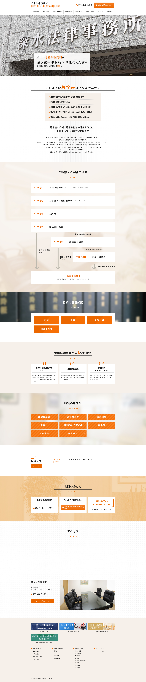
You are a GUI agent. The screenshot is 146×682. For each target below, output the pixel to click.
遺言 (73, 320)
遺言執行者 (73, 417)
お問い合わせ (100, 648)
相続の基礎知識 (57, 12)
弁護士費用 (78, 12)
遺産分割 (99, 320)
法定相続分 (44, 417)
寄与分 (101, 425)
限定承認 (73, 433)
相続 (46, 320)
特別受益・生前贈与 (73, 425)
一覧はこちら (35, 466)
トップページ (37, 648)
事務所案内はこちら (42, 601)
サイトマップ (100, 651)
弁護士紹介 (46, 12)
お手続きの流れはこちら (102, 502)
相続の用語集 (79, 648)
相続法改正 (47, 329)
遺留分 (44, 425)
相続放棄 (44, 433)
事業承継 (102, 417)
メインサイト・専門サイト (105, 12)
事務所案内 (36, 12)
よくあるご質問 (90, 12)
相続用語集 (68, 12)
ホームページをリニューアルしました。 (81, 459)
